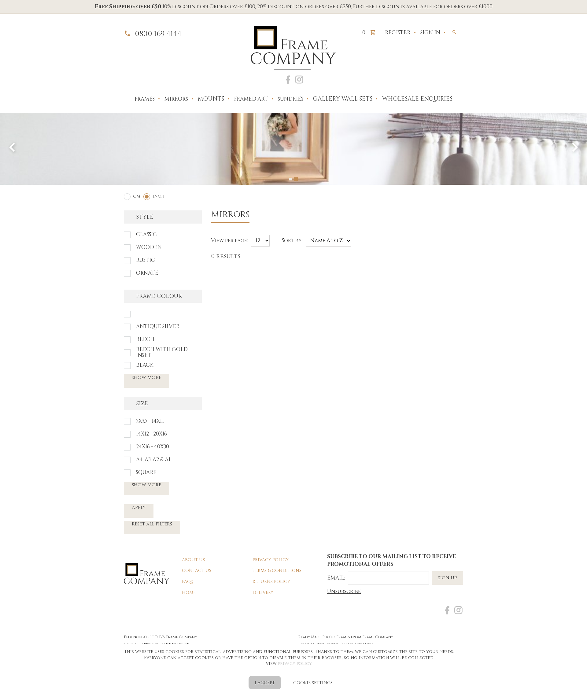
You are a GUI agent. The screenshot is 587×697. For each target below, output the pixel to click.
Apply (139, 507)
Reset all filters (152, 524)
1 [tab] (291, 179)
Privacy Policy (271, 560)
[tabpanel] (293, 149)
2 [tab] (296, 179)
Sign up (447, 578)
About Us (193, 560)
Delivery (263, 592)
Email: (336, 577)
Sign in (430, 32)
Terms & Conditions (277, 570)
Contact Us (196, 570)
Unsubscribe (344, 591)
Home (189, 592)
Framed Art (251, 98)
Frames (145, 98)
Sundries (290, 98)
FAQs (187, 581)
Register (398, 32)
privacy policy (295, 663)
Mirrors (176, 98)
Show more (146, 377)
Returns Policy (271, 581)
